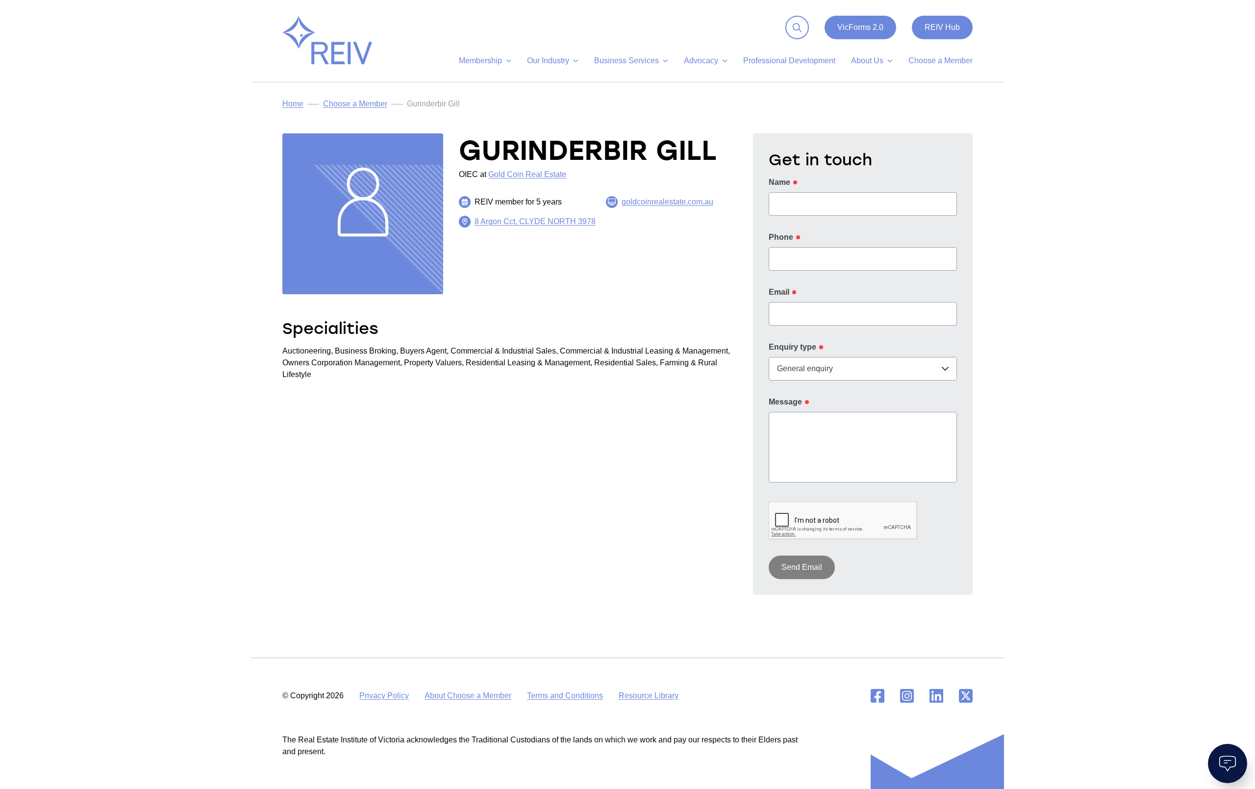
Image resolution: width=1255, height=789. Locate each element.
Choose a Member (355, 104)
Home (292, 104)
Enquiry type (792, 347)
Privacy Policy (384, 695)
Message (785, 402)
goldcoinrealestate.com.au (667, 202)
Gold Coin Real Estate (527, 174)
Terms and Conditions (565, 695)
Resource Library (648, 695)
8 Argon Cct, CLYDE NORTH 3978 (535, 221)
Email (779, 292)
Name (779, 182)
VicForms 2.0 (860, 27)
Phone (781, 237)
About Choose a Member (468, 695)
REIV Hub (942, 27)
